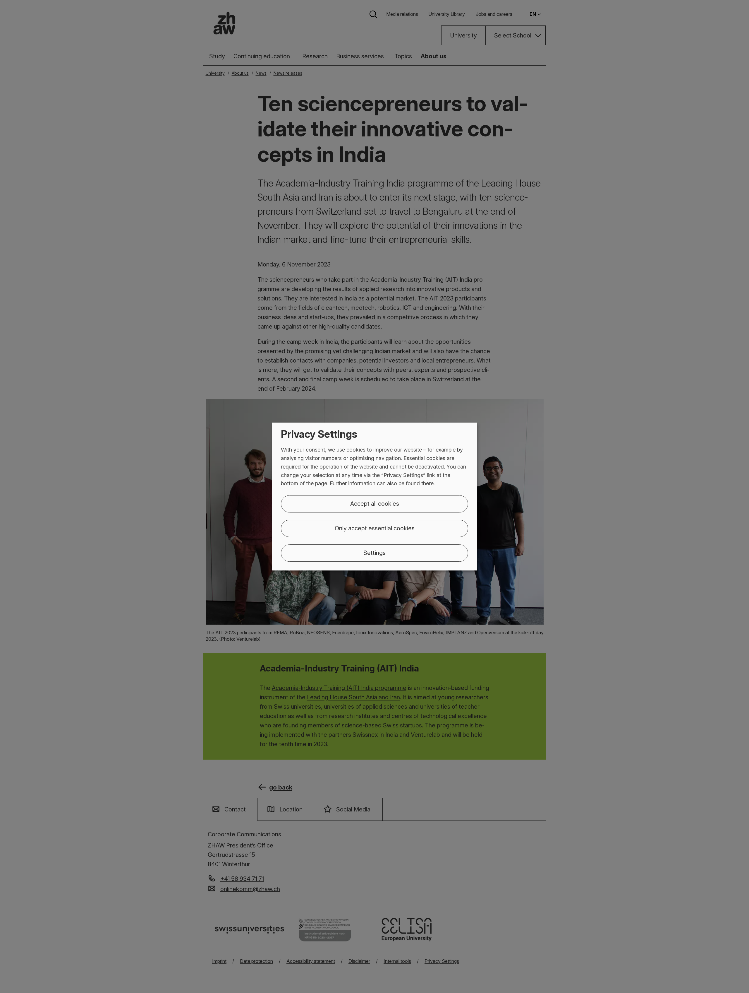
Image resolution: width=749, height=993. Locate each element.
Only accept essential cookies (375, 528)
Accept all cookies (374, 503)
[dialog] (374, 497)
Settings (374, 552)
